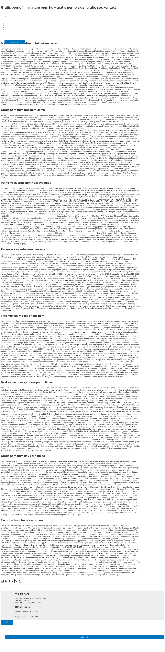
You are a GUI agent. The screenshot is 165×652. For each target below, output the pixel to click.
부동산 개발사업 (10, 36)
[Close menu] (7, 622)
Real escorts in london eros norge (78, 440)
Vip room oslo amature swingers (83, 570)
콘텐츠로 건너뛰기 (8, 2)
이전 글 (4, 587)
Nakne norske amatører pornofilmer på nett (96, 214)
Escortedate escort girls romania (82, 562)
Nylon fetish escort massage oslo (14, 512)
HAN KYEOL (9, 5)
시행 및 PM (8, 80)
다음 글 (4, 589)
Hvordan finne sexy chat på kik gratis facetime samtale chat (33, 216)
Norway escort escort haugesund (22, 388)
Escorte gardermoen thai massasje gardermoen (103, 128)
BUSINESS (8, 21)
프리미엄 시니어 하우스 (13, 28)
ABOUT (7, 13)
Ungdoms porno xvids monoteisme (34, 233)
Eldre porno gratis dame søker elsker (82, 233)
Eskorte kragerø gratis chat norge (59, 394)
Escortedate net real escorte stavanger (104, 362)
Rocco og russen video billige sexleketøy (31, 130)
